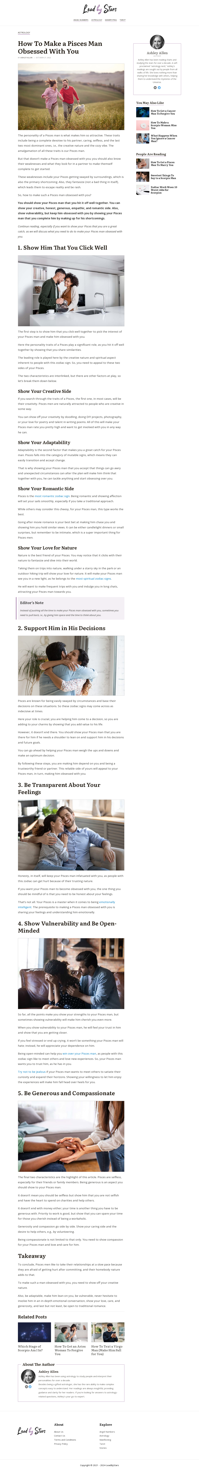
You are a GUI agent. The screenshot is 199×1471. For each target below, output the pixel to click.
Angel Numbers (80, 20)
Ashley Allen (26, 57)
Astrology (96, 20)
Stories (103, 1447)
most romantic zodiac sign (52, 496)
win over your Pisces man (79, 1053)
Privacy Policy (61, 1443)
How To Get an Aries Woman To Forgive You (70, 1350)
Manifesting (111, 20)
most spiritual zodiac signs (93, 578)
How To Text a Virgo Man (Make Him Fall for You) (107, 1350)
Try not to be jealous (32, 1072)
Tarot (123, 20)
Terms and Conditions (65, 1439)
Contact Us (59, 1435)
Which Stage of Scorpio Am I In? (30, 1348)
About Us (58, 1431)
